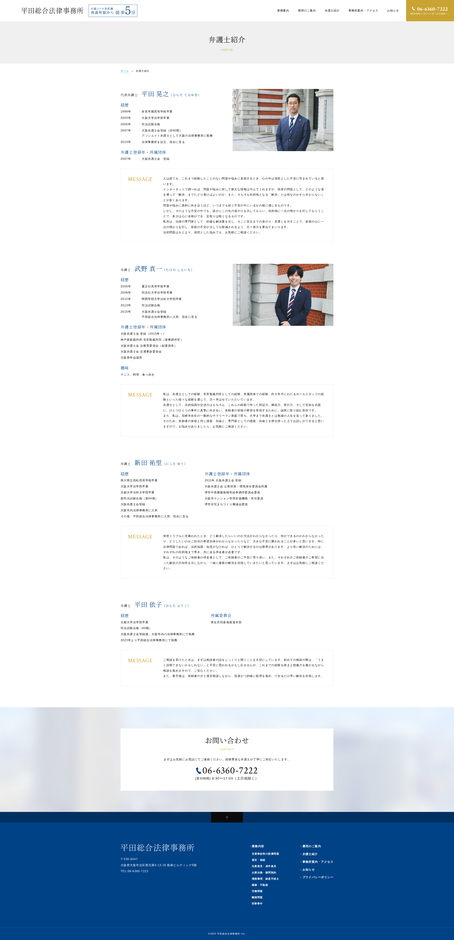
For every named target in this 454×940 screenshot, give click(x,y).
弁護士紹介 (332, 10)
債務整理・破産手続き (265, 878)
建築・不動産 (260, 884)
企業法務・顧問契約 (264, 872)
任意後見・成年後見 (264, 866)
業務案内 (283, 10)
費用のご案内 (307, 10)
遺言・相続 (258, 860)
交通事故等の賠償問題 (265, 853)
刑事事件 (257, 903)
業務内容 (258, 846)
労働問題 (257, 891)
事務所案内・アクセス (363, 10)
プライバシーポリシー (318, 877)
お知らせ (393, 10)
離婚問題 (257, 897)
